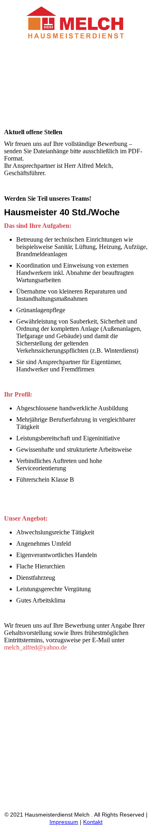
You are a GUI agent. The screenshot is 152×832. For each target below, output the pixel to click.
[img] (76, 23)
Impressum (63, 822)
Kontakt (93, 822)
